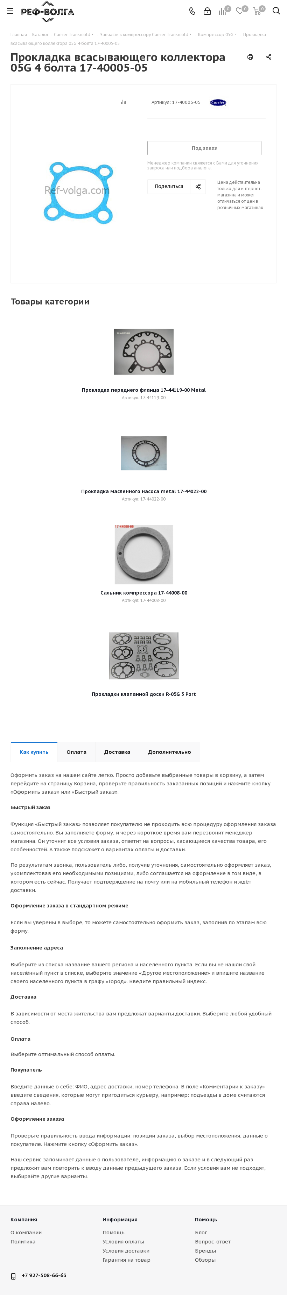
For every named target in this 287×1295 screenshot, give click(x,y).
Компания (23, 1219)
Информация (120, 1219)
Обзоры (205, 1259)
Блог (201, 1232)
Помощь (114, 1232)
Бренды (205, 1250)
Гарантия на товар (126, 1259)
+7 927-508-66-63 (44, 1275)
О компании (26, 1232)
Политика (23, 1241)
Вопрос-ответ (213, 1241)
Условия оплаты (123, 1241)
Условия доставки (126, 1250)
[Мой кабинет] (207, 11)
